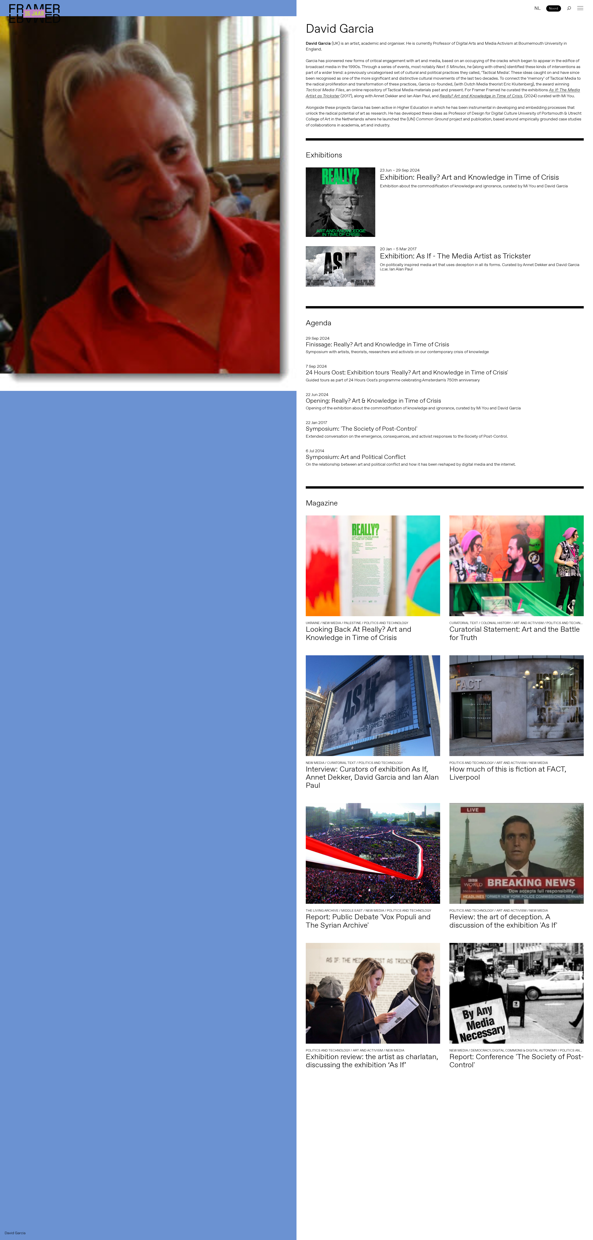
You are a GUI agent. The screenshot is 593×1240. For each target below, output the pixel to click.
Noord (553, 8)
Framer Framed (34, 13)
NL (537, 8)
